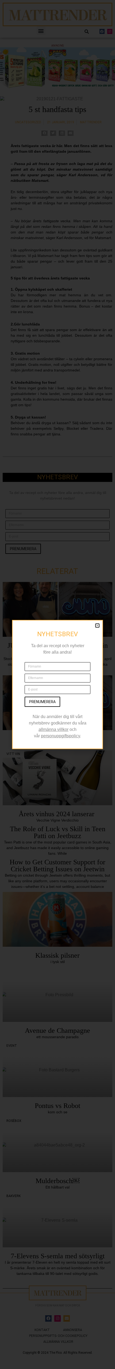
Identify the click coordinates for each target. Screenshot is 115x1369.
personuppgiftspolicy (60, 736)
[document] (57, 684)
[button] (97, 625)
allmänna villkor (53, 729)
